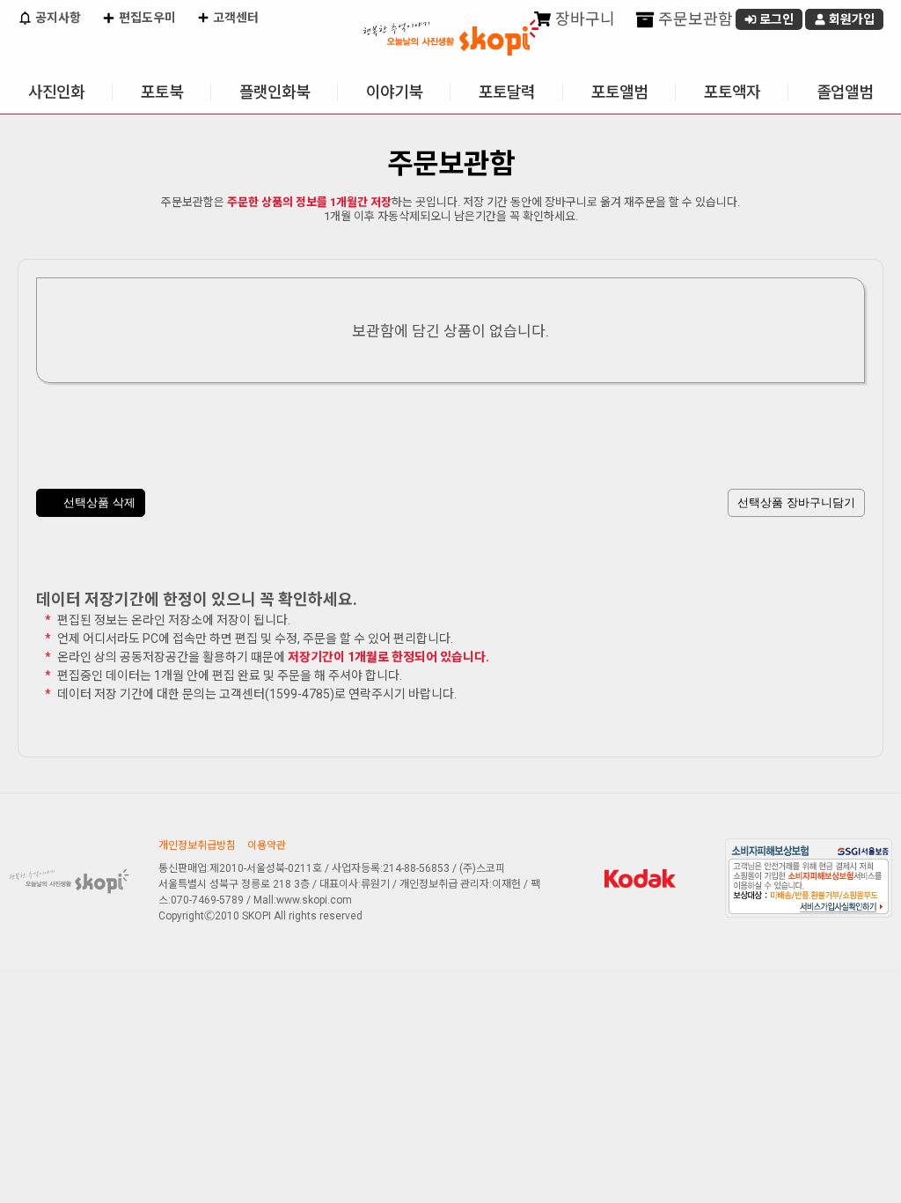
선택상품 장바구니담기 (796, 502)
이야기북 (394, 92)
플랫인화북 (274, 92)
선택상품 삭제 (98, 502)
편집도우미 (146, 18)
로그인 (775, 19)
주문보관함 (694, 19)
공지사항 (57, 18)
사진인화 (56, 92)
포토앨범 (619, 92)
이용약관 (266, 845)
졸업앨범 (845, 92)
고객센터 (234, 18)
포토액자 (732, 92)
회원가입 (850, 19)
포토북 (162, 92)
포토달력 (507, 92)
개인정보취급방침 (197, 845)
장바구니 (583, 19)
